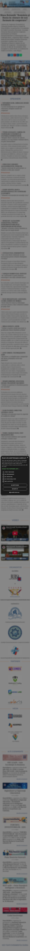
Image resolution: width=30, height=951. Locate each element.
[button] (15, 469)
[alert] (15, 475)
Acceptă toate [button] (15, 485)
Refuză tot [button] (15, 489)
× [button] (27, 457)
